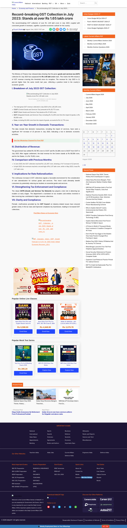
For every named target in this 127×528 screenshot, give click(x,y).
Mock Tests (100, 468)
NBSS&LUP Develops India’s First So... (68, 402)
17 (84, 147)
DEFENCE (36, 480)
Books (99, 480)
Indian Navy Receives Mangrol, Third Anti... (46, 402)
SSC (34, 471)
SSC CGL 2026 (59, 474)
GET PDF (106, 526)
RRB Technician (59, 468)
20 (98, 147)
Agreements (51, 440)
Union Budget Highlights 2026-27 (98, 28)
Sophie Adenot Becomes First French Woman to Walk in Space (98, 222)
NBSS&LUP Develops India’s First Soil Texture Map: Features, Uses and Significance (99, 189)
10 (84, 143)
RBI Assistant (16, 483)
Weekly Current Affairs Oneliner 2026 (99, 40)
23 (112, 147)
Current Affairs (69, 452)
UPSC (35, 486)
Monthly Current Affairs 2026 (96, 44)
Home (14, 8)
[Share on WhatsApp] (50, 29)
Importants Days (70, 443)
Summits (67, 437)
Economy (68, 440)
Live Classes (101, 471)
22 (107, 147)
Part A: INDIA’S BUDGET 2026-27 (98, 21)
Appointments (34, 440)
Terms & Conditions (108, 520)
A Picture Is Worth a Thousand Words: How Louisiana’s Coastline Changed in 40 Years (99, 228)
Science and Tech (88, 437)
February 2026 (91, 114)
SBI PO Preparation (18, 468)
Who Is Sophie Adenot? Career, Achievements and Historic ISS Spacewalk (96, 210)
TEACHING (36, 477)
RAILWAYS (36, 474)
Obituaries (86, 431)
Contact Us (78, 471)
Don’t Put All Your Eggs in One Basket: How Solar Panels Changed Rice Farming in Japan (98, 236)
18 (89, 147)
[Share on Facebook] (60, 29)
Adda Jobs (50, 452)
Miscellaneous (87, 440)
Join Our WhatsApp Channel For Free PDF (29, 140)
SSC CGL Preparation (18, 480)
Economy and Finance (26, 8)
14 (102, 143)
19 (93, 147)
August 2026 (95, 94)
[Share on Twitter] (64, 29)
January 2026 (90, 117)
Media (77, 474)
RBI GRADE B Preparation (20, 486)
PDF (50, 3)
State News (33, 437)
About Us (78, 468)
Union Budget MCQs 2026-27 (97, 18)
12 (93, 143)
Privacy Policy (120, 520)
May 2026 (89, 104)
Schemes (50, 437)
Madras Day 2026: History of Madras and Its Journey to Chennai (99, 242)
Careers (83, 477)
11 (88, 143)
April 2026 (89, 107)
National (28, 3)
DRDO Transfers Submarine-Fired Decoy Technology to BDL (99, 216)
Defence (67, 434)
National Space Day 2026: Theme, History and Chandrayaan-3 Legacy (97, 175)
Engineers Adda (87, 452)
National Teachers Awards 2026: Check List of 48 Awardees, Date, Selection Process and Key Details (99, 197)
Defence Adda (69, 455)
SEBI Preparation (17, 474)
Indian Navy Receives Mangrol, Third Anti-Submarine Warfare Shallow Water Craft (99, 182)
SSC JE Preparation (18, 477)
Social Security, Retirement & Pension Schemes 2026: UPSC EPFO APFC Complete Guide (98, 254)
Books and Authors (53, 443)
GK (56, 3)
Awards (49, 434)
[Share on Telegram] (54, 29)
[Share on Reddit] (57, 29)
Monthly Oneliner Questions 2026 (98, 47)
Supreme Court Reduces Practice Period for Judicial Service (99, 261)
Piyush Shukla (18, 29)
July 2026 (89, 98)
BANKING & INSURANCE (41, 468)
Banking (44, 3)
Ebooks (99, 477)
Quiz (68, 3)
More (62, 3)
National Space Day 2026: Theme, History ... (22, 402)
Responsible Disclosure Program (73, 520)
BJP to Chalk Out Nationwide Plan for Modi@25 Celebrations (99, 266)
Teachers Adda (34, 452)
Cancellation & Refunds (92, 520)
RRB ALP (57, 471)
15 (107, 143)
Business (67, 431)
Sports (49, 431)
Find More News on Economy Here (46, 213)
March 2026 (90, 111)
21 (102, 147)
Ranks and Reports (89, 434)
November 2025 (91, 124)
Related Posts (17, 384)
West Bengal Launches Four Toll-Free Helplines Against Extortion (98, 248)
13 (98, 143)
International (36, 3)
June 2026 (89, 101)
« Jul (84, 165)
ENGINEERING (38, 483)
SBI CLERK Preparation (19, 471)
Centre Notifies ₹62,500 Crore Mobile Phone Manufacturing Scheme (98, 203)
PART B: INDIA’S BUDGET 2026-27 (99, 25)
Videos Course (101, 474)
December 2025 (91, 120)
